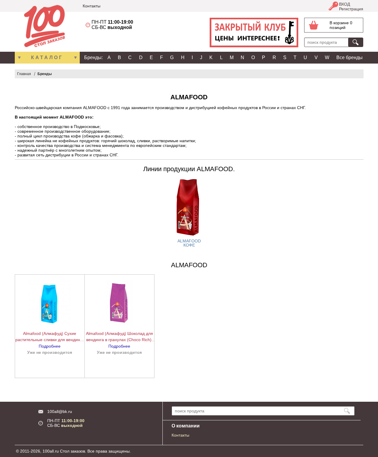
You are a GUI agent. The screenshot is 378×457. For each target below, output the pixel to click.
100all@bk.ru (59, 411)
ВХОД (344, 4)
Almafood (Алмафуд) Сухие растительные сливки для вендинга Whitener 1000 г (49, 337)
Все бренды (349, 57)
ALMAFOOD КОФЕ (189, 243)
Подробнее (50, 346)
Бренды (45, 74)
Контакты (91, 6)
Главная (24, 74)
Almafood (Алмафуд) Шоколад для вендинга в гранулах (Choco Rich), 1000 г (119, 337)
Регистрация (351, 9)
